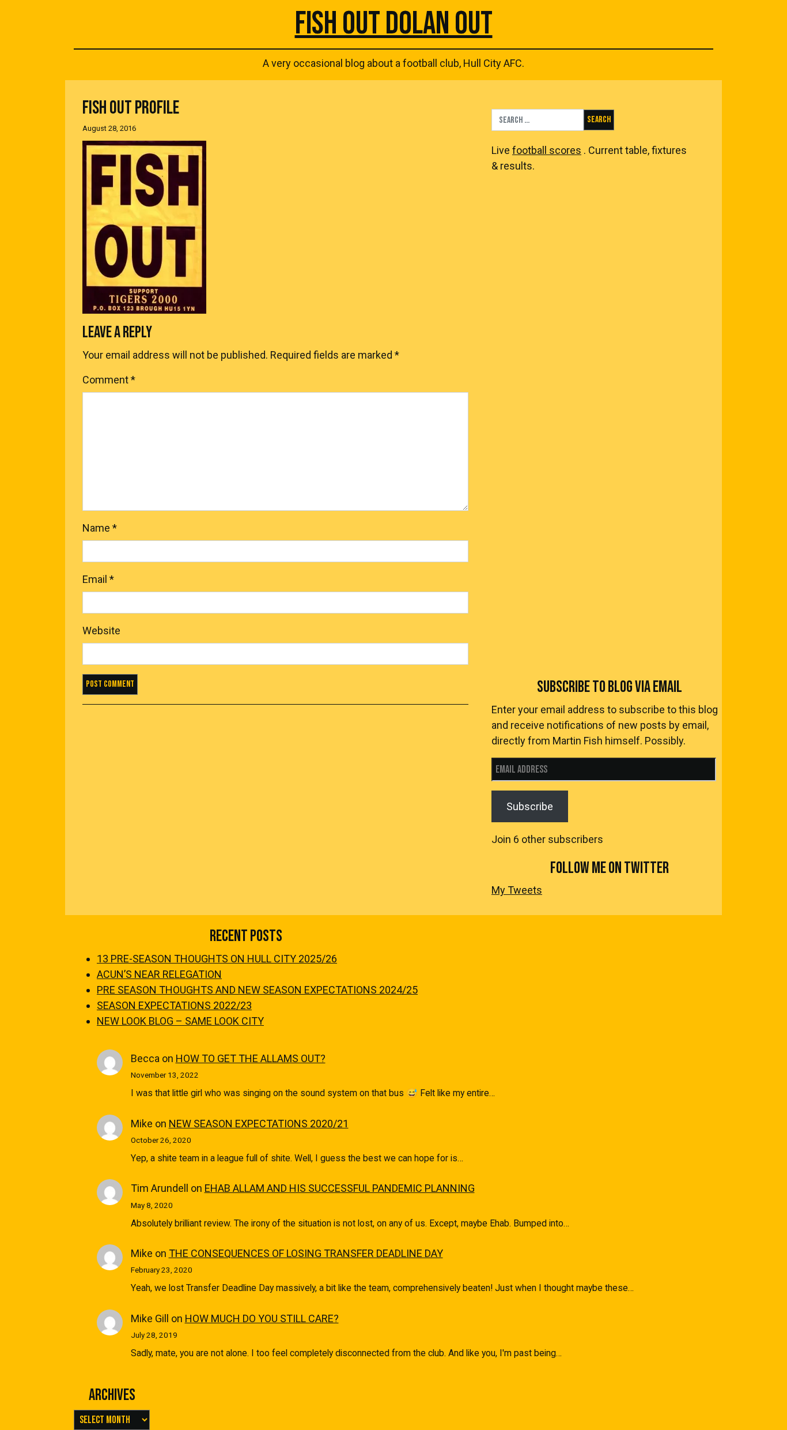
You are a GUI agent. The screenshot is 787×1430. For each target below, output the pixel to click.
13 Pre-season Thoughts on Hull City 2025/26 (217, 959)
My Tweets (516, 890)
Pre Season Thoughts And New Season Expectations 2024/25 (257, 990)
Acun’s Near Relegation (159, 974)
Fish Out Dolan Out (394, 24)
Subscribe (529, 806)
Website (101, 630)
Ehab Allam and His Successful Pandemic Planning (340, 1188)
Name (99, 528)
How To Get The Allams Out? (251, 1058)
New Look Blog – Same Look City (180, 1021)
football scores (546, 150)
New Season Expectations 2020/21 (259, 1123)
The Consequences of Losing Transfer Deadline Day (306, 1253)
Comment (108, 380)
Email (98, 579)
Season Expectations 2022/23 (174, 1005)
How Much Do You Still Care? (262, 1318)
